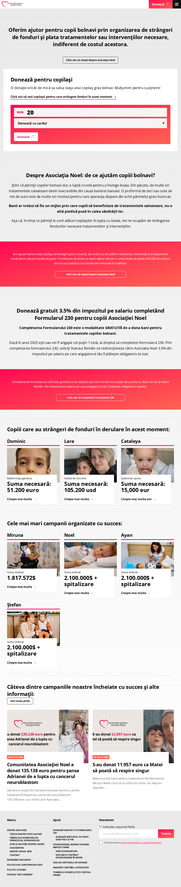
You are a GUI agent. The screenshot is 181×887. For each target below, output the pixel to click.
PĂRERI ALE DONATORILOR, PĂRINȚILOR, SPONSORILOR (24, 839)
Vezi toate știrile (20, 701)
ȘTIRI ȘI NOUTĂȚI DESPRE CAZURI (27, 844)
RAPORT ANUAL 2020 (21, 851)
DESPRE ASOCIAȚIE (17, 830)
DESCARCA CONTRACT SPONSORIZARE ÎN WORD (69, 856)
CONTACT (15, 855)
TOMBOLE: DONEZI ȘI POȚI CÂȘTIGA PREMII (71, 873)
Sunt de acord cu (132, 842)
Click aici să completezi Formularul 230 (90, 397)
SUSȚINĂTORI (17, 848)
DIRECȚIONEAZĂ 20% (67, 851)
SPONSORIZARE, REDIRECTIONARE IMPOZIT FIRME (71, 846)
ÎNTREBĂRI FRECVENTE (19, 860)
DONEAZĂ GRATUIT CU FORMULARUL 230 (72, 831)
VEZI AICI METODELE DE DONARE (70, 862)
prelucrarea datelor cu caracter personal (141, 842)
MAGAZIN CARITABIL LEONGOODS (71, 867)
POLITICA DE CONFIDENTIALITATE (24, 864)
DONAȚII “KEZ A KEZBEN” (20, 874)
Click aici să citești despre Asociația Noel (90, 60)
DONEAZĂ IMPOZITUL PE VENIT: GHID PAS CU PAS (72, 838)
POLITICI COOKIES (16, 869)
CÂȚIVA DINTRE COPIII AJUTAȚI (26, 834)
